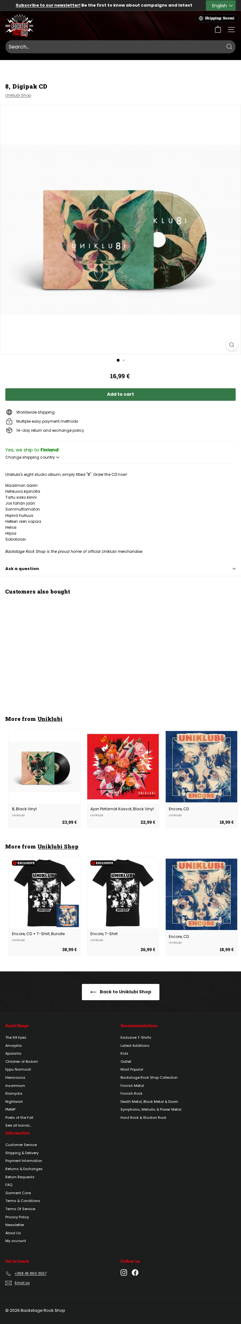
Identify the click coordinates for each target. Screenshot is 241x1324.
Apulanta (13, 1053)
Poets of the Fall (19, 1117)
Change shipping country (30, 457)
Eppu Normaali (18, 1069)
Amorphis (13, 1045)
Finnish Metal (132, 1085)
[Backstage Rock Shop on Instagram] (123, 1272)
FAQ (8, 1184)
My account (15, 1240)
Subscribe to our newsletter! (48, 5)
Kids (124, 1053)
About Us (13, 1232)
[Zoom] (232, 345)
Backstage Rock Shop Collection (149, 1077)
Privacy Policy (17, 1217)
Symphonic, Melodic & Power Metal (150, 1109)
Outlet (125, 1061)
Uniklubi (50, 718)
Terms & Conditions (22, 1200)
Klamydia (13, 1093)
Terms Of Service (20, 1208)
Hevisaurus (15, 1077)
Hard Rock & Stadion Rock (143, 1117)
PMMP (10, 1109)
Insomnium (15, 1085)
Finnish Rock (131, 1093)
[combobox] (120, 47)
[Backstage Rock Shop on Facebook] (135, 1272)
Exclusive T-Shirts (135, 1037)
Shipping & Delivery (22, 1152)
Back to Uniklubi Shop (125, 992)
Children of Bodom (21, 1061)
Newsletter (14, 1224)
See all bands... (18, 1125)
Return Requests (20, 1176)
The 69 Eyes (15, 1037)
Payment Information (23, 1160)
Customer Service (21, 1144)
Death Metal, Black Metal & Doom (149, 1101)
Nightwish (14, 1101)
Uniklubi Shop (18, 95)
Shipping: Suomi (219, 18)
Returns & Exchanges (24, 1168)
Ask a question (22, 569)
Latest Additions (134, 1045)
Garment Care (18, 1192)
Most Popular (131, 1069)
